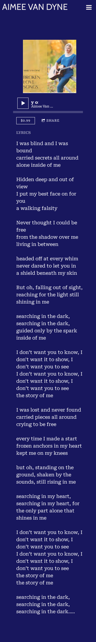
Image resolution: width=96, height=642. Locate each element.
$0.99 (25, 120)
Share (52, 120)
